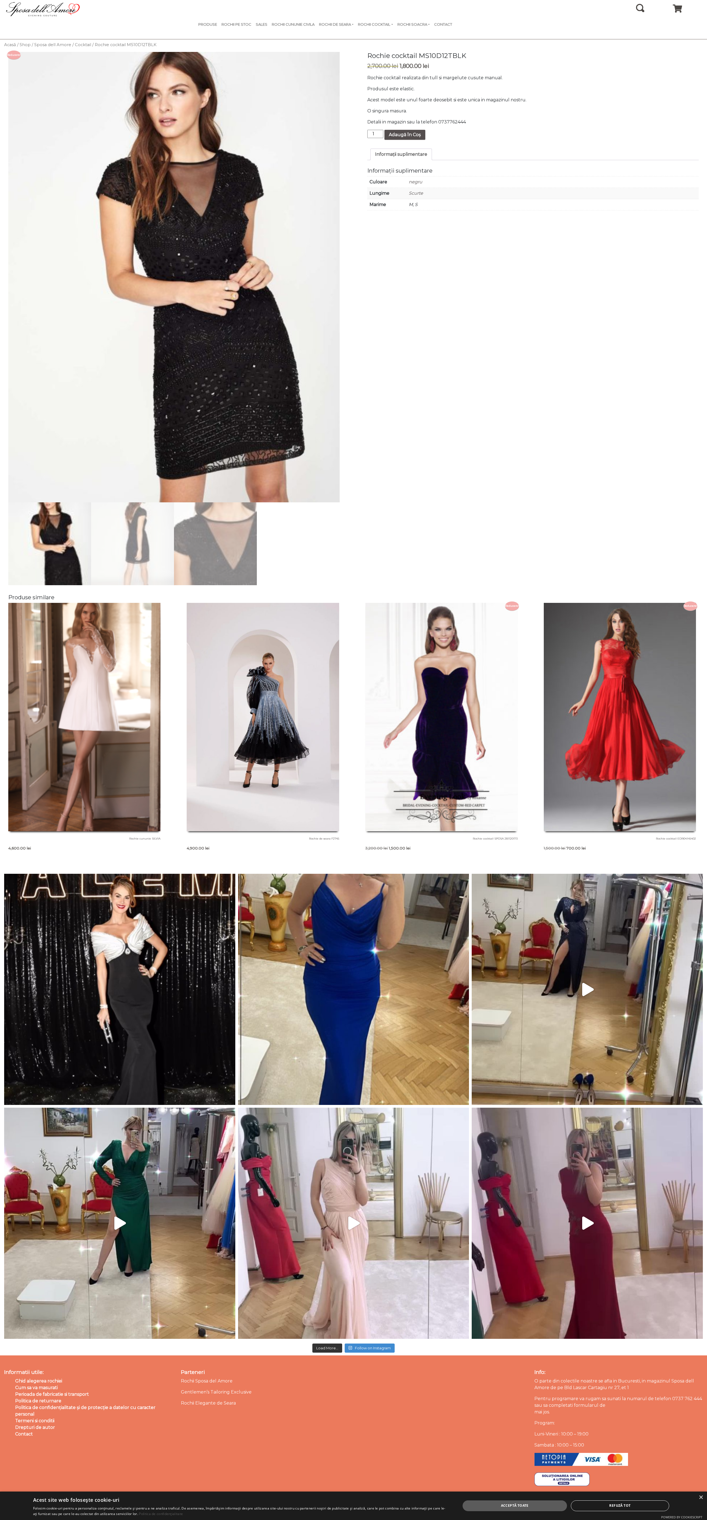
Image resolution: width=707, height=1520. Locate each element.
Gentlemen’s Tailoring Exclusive (216, 1392)
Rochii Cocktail (374, 24)
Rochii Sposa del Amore (207, 1381)
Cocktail (83, 44)
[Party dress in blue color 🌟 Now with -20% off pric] (353, 989)
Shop (25, 44)
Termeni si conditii (34, 1420)
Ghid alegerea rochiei (38, 1381)
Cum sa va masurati (36, 1387)
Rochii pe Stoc (236, 24)
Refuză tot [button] (620, 1505)
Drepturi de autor (35, 1427)
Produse (207, 24)
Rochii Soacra (412, 24)
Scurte (416, 193)
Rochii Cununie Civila (293, 24)
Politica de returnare (38, 1400)
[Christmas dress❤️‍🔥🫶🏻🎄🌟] (587, 1223)
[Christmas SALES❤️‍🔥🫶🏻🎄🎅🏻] (353, 1223)
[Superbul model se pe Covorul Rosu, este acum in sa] (119, 989)
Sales (261, 24)
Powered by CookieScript (681, 1517)
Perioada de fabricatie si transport (52, 1394)
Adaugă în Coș (405, 134)
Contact (443, 24)
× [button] (701, 1497)
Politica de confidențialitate (161, 1513)
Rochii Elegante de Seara (208, 1403)
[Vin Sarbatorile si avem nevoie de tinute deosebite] (119, 1223)
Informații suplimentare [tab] (401, 154)
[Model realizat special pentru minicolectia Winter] (587, 989)
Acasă (10, 44)
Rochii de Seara (335, 24)
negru (415, 181)
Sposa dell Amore (52, 44)
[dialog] (353, 1506)
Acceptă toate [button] (515, 1505)
